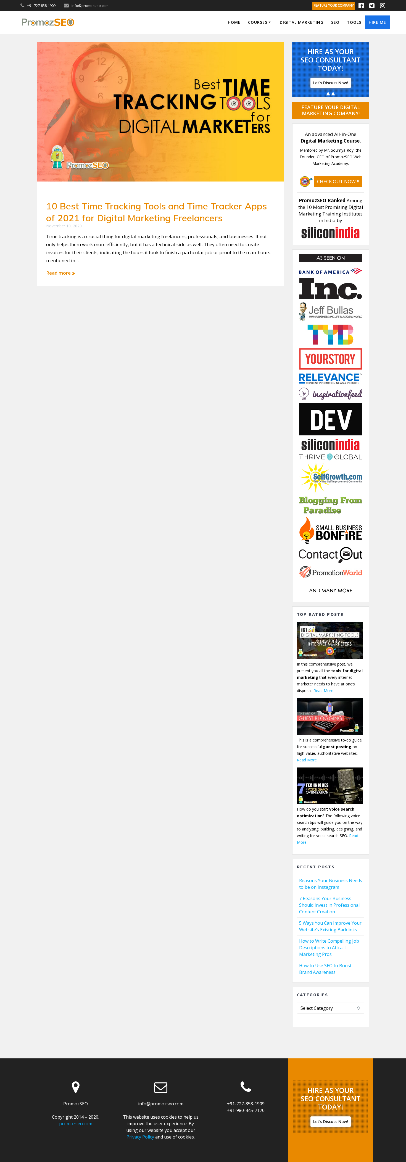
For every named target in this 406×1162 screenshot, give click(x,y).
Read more (58, 273)
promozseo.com (75, 1124)
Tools (354, 22)
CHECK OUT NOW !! (338, 181)
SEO (335, 22)
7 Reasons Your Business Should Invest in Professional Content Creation (329, 905)
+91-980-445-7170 (246, 1110)
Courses (257, 22)
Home (234, 22)
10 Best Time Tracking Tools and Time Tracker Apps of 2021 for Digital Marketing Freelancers (156, 212)
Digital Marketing (301, 22)
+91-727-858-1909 (246, 1104)
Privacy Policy (140, 1137)
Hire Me (377, 22)
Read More (323, 690)
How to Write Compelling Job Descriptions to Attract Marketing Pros (329, 947)
